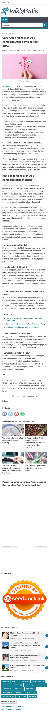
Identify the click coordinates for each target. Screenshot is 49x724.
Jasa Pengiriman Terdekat (12, 706)
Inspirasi (6, 685)
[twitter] (10, 414)
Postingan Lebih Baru (10, 547)
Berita (6, 681)
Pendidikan (7, 692)
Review (19, 692)
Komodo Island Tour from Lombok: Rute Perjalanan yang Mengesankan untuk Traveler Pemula (26, 645)
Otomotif (30, 689)
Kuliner (42, 685)
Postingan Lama (41, 547)
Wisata (32, 696)
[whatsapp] (22, 414)
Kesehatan (30, 685)
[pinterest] (16, 414)
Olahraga (18, 689)
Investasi (18, 685)
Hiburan (25, 681)
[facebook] (4, 414)
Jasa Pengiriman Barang (11, 709)
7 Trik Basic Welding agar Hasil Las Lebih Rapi (22, 327)
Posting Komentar (38, 50)
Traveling (21, 696)
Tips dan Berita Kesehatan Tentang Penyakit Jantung (25, 324)
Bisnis (15, 681)
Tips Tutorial (8, 696)
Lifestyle (7, 689)
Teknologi (31, 692)
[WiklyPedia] (19, 10)
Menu (5, 19)
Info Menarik (38, 681)
